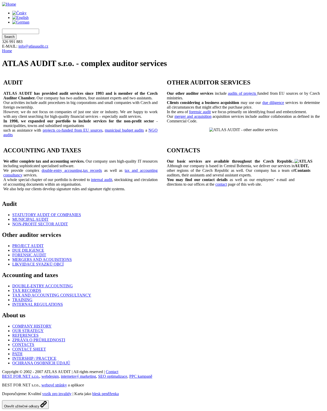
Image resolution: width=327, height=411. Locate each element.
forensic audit (200, 112)
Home (7, 51)
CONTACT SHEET (29, 349)
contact (221, 184)
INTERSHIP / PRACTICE (34, 358)
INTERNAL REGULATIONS (37, 304)
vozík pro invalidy (57, 394)
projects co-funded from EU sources (72, 130)
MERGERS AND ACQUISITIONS (42, 259)
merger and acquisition (193, 116)
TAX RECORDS (26, 290)
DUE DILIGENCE (28, 250)
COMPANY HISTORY (32, 326)
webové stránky (54, 385)
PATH (17, 354)
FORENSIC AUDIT (29, 255)
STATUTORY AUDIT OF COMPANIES (46, 215)
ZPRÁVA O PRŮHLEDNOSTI (38, 340)
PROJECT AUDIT (28, 246)
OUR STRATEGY (28, 331)
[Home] (9, 4)
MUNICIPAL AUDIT (30, 219)
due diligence (273, 102)
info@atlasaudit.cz (33, 46)
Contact (112, 372)
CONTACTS (23, 344)
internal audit (101, 179)
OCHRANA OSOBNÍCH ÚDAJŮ (41, 363)
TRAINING (22, 300)
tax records (92, 170)
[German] (20, 22)
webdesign (50, 376)
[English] (20, 17)
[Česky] (19, 13)
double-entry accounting (62, 170)
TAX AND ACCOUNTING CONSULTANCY (51, 295)
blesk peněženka (105, 394)
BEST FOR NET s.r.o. (20, 376)
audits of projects (242, 93)
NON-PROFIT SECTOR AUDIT (40, 224)
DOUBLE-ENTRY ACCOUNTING (42, 286)
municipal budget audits (124, 130)
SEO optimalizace (112, 376)
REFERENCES (25, 335)
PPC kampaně (140, 376)
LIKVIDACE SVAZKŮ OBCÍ (38, 264)
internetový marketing (78, 376)
